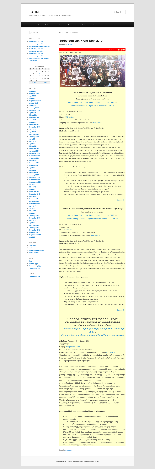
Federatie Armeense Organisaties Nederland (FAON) (92, 105)
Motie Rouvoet (84, 25)
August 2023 (33, 103)
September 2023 (35, 101)
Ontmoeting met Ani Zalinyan (39, 46)
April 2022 (32, 113)
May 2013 (32, 220)
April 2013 (32, 223)
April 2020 (32, 132)
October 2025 (34, 93)
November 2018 (34, 156)
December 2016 (34, 177)
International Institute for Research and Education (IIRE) (91, 102)
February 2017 (34, 172)
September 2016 (35, 182)
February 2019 (34, 148)
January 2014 (34, 215)
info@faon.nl (97, 123)
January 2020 (34, 136)
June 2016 (32, 184)
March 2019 (33, 146)
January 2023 (34, 108)
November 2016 (34, 180)
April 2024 (32, 98)
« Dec (34, 83)
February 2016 (34, 192)
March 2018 (33, 160)
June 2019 (32, 139)
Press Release (34, 253)
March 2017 (33, 170)
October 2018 (34, 158)
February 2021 (34, 124)
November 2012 (34, 230)
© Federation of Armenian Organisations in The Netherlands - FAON (77, 461)
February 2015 (34, 199)
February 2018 (34, 163)
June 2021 (32, 120)
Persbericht (96, 25)
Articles (32, 248)
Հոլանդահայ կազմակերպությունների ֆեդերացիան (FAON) (92, 335)
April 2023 (32, 105)
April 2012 (32, 237)
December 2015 (34, 194)
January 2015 (34, 201)
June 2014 (32, 208)
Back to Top (121, 200)
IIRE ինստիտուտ (73, 347)
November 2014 (34, 203)
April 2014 (32, 213)
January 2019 (34, 151)
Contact (61, 25)
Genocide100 (72, 25)
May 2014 (32, 211)
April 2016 (32, 189)
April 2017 (32, 168)
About (39, 25)
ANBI (46, 25)
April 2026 (32, 91)
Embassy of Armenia (36, 250)
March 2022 (33, 115)
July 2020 (32, 129)
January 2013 (34, 227)
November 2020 (34, 127)
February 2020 (34, 134)
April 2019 (32, 144)
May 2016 (32, 187)
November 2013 (34, 218)
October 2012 (34, 232)
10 (39, 74)
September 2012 (35, 235)
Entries (33, 263)
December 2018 (34, 153)
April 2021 (32, 122)
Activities (68, 450)
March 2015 (33, 196)
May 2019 (32, 141)
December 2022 (34, 110)
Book (53, 25)
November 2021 (34, 117)
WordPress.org (34, 268)
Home (32, 25)
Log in (31, 261)
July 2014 (32, 206)
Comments (35, 266)
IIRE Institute (69, 117)
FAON (34, 11)
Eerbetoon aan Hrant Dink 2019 (80, 40)
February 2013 (34, 225)
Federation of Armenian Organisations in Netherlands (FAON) (92, 218)
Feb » (45, 83)
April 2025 (32, 96)
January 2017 (34, 175)
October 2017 (34, 165)
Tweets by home (34, 276)
